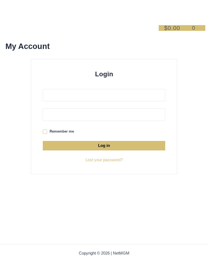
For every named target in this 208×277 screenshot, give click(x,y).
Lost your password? (104, 160)
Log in (104, 145)
